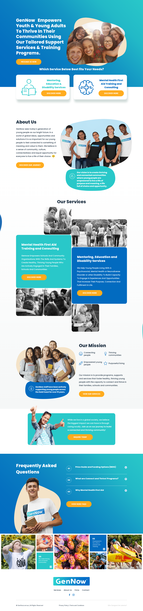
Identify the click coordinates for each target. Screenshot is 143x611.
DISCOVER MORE (54, 93)
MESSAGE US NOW (28, 62)
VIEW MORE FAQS (78, 504)
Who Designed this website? (117, 605)
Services (57, 590)
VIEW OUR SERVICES (91, 394)
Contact (85, 590)
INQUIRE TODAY (80, 437)
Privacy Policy (63, 605)
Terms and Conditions (77, 605)
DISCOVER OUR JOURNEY (30, 165)
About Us (68, 590)
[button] (96, 468)
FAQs (77, 590)
